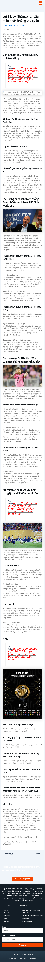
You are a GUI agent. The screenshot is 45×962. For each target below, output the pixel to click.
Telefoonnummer (8, 935)
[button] (40, 3)
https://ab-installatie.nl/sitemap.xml (23, 837)
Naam (4, 927)
